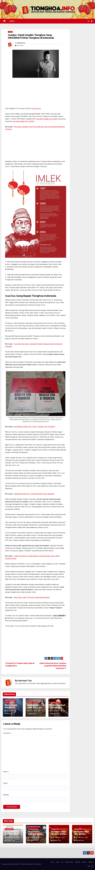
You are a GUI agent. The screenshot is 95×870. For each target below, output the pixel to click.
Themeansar (37, 864)
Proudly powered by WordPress (10, 864)
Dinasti (30, 702)
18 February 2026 (59, 837)
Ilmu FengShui (9, 829)
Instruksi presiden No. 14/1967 (23, 121)
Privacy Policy (69, 862)
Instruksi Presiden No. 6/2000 (46, 119)
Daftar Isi (91, 862)
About (57, 862)
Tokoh (10, 31)
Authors (84, 862)
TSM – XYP (90, 866)
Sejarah (53, 702)
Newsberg (29, 864)
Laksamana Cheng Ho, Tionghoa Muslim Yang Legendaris (34, 494)
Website (6, 795)
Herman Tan (21, 43)
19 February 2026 (36, 837)
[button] (88, 21)
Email (5, 783)
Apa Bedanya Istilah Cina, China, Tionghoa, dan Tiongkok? (34, 426)
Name (6, 772)
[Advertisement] (35, 93)
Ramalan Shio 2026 (56, 829)
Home (11, 21)
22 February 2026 (12, 837)
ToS (62, 862)
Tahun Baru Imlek (33, 829)
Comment (7, 733)
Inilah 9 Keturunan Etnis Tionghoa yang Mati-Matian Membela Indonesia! (53, 665)
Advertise (77, 862)
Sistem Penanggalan (34, 826)
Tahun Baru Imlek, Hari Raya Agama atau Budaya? (32, 597)
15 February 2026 (82, 837)
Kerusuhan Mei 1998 (10, 700)
